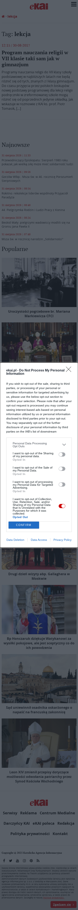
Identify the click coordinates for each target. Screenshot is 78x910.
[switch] (62, 454)
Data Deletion (15, 539)
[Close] (70, 371)
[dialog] (39, 455)
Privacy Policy (62, 539)
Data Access (39, 539)
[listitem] (39, 445)
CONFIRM (23, 525)
